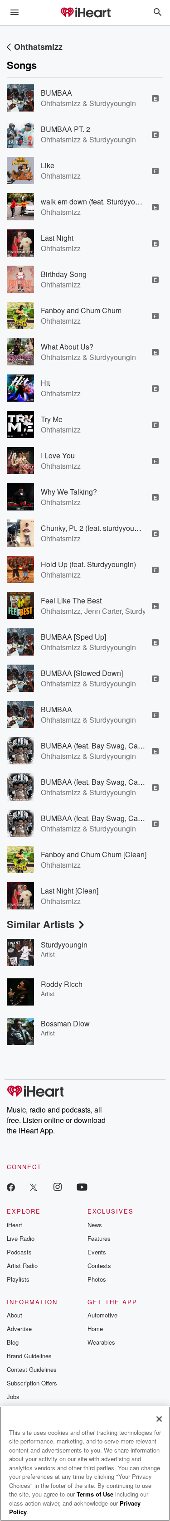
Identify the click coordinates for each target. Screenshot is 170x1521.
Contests (99, 1265)
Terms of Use (95, 1494)
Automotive (102, 1315)
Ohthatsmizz (38, 47)
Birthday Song (64, 274)
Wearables (101, 1342)
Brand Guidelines (29, 1355)
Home (95, 1328)
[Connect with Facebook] (11, 1187)
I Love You (58, 455)
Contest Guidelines (32, 1369)
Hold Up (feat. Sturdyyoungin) (88, 564)
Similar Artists (40, 924)
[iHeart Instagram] (57, 1187)
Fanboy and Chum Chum (81, 310)
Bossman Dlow (65, 1023)
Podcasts (19, 1252)
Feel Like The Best (71, 600)
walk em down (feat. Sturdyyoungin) (98, 201)
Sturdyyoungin (64, 944)
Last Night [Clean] (69, 890)
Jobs (13, 1396)
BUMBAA (56, 92)
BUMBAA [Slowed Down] (82, 673)
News (94, 1224)
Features (99, 1238)
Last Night (57, 238)
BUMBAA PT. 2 (65, 129)
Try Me (52, 419)
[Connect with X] (33, 1187)
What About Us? (67, 346)
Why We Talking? (69, 491)
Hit (45, 383)
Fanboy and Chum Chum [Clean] (93, 854)
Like (47, 165)
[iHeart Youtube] (82, 1187)
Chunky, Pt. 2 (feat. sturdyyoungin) (96, 528)
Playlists (18, 1279)
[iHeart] (85, 13)
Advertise (19, 1328)
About (14, 1315)
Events (96, 1252)
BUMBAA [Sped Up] (73, 637)
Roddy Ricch (62, 984)
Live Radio (20, 1238)
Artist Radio (22, 1265)
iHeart (14, 1224)
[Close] (159, 1419)
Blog (13, 1342)
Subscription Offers (32, 1383)
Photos (96, 1279)
